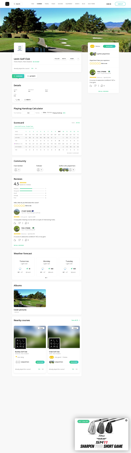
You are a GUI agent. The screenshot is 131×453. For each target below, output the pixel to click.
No (36, 68)
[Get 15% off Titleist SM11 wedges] (101, 434)
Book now (40, 362)
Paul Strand (25, 228)
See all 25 (75, 320)
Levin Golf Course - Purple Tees (24, 126)
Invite (64, 58)
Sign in (108, 4)
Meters (78, 122)
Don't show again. (102, 449)
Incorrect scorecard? (73, 153)
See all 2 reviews (19, 245)
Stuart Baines (26, 211)
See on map (36, 62)
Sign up (120, 4)
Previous (88, 79)
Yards (73, 122)
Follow (57, 58)
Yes (32, 68)
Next (118, 79)
